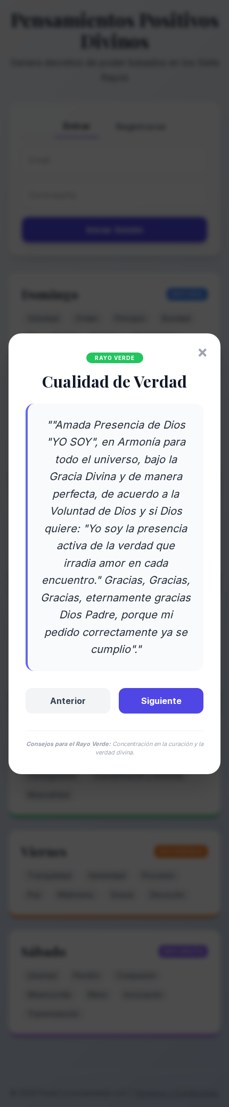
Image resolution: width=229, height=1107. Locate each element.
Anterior (68, 700)
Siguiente (161, 700)
